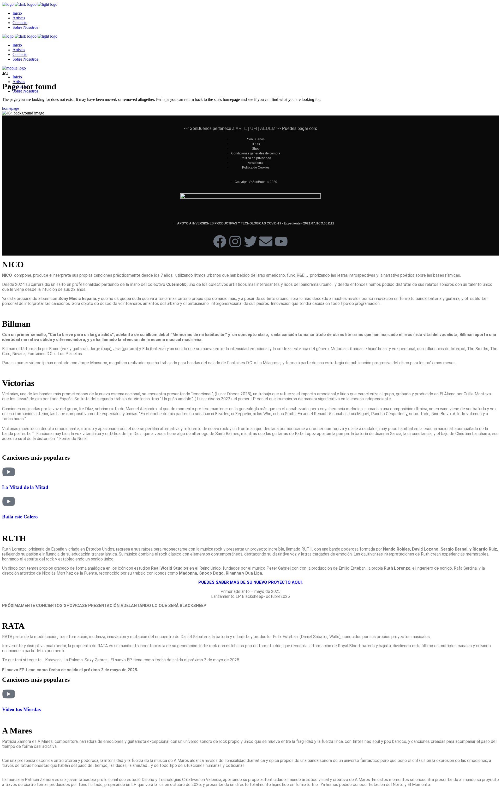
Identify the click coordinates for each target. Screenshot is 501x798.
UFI (253, 128)
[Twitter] (250, 241)
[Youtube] (281, 241)
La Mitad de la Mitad (25, 487)
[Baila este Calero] (8, 501)
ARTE (241, 128)
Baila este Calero (20, 516)
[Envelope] (265, 241)
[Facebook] (219, 241)
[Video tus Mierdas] (8, 694)
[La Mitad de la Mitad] (8, 471)
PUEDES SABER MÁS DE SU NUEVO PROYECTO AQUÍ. (250, 582)
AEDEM (267, 128)
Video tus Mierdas (21, 709)
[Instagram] (235, 241)
